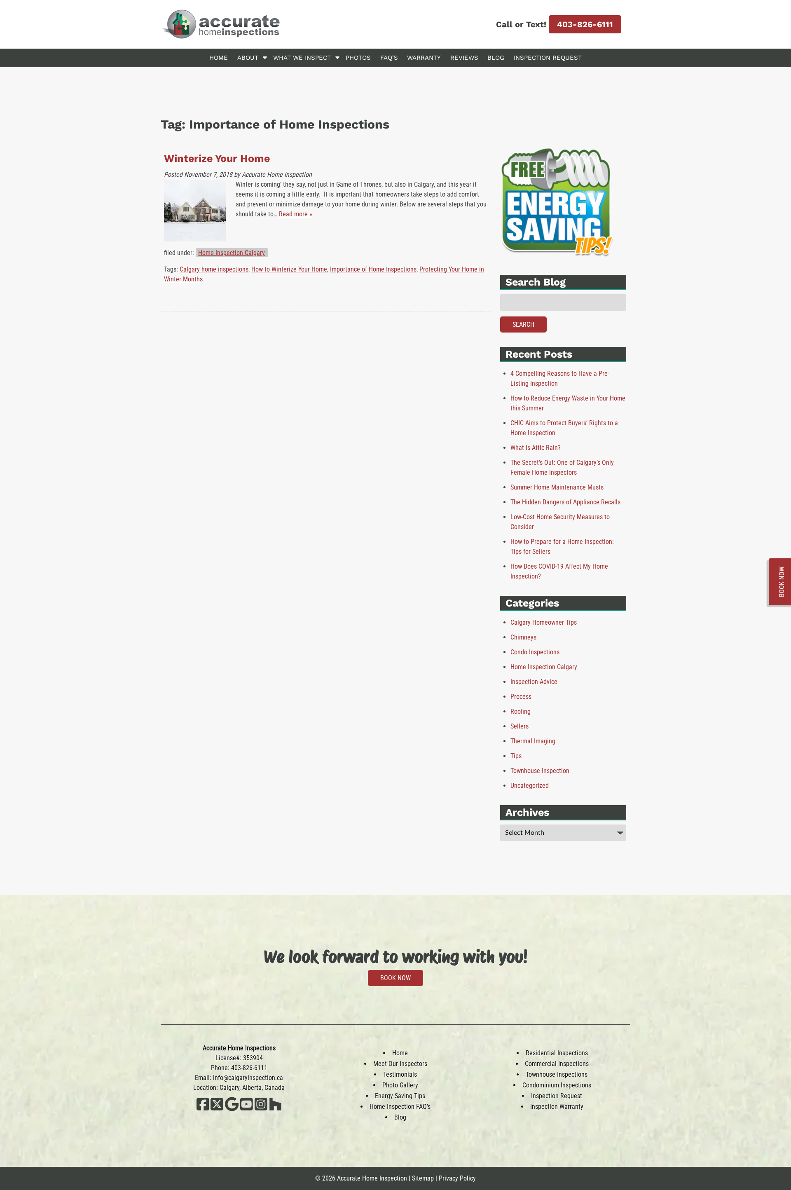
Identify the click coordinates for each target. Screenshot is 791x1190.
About (247, 57)
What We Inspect (302, 57)
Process (520, 696)
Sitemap (423, 1178)
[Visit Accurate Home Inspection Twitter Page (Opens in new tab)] (217, 1109)
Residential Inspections (557, 1053)
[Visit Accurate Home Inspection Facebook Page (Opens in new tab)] (203, 1109)
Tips (516, 756)
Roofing (520, 711)
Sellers (519, 726)
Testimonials (400, 1074)
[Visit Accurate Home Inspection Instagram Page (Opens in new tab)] (261, 1109)
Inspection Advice (533, 682)
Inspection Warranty (556, 1106)
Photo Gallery (400, 1085)
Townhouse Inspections (556, 1074)
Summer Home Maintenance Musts (557, 487)
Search (523, 324)
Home (218, 57)
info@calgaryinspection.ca (248, 1078)
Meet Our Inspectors (400, 1064)
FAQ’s (389, 57)
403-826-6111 (585, 24)
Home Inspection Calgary (231, 253)
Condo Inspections (534, 652)
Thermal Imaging (532, 741)
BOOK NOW (395, 978)
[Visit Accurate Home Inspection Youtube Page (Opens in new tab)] (246, 1109)
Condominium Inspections (556, 1085)
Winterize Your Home (217, 158)
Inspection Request (548, 57)
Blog (495, 57)
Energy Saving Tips (400, 1096)
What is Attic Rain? (535, 448)
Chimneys (523, 637)
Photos (358, 57)
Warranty (424, 57)
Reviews (464, 57)
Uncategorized (529, 785)
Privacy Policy (457, 1178)
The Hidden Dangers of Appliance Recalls (565, 502)
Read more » (295, 214)
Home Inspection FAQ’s (400, 1106)
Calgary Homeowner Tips (543, 622)
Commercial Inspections (557, 1064)
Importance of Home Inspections (373, 269)
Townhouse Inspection (539, 771)
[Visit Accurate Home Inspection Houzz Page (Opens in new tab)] (275, 1109)
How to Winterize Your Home (289, 269)
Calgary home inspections (214, 269)
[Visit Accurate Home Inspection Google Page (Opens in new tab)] (232, 1109)
